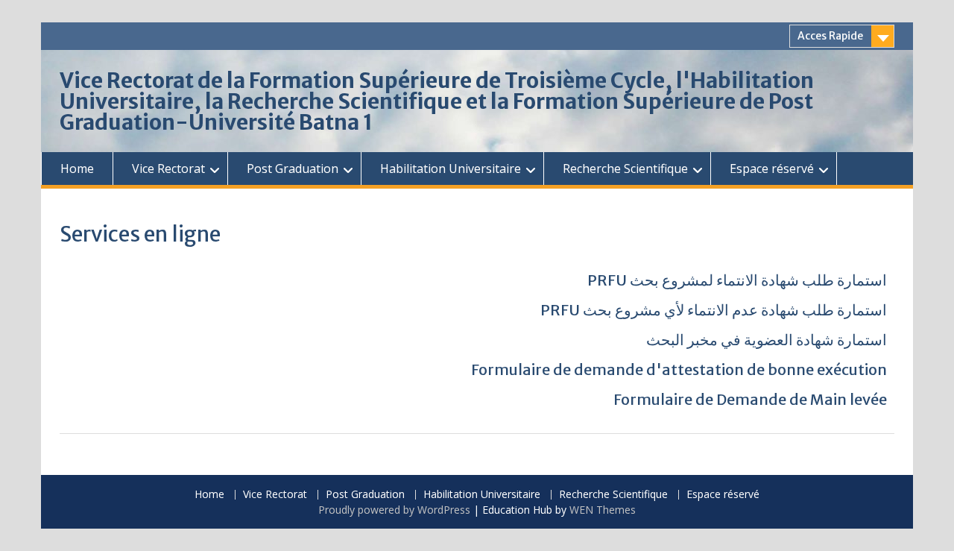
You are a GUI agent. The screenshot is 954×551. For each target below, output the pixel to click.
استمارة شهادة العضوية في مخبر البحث (766, 339)
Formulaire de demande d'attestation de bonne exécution (679, 369)
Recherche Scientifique (625, 168)
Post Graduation (292, 168)
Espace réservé (772, 168)
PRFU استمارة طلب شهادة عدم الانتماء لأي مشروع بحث (713, 309)
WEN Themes (602, 510)
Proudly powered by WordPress (394, 510)
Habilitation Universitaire (450, 168)
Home (77, 168)
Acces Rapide (830, 35)
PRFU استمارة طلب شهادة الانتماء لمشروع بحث (737, 280)
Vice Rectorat (168, 168)
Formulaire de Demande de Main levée (750, 399)
